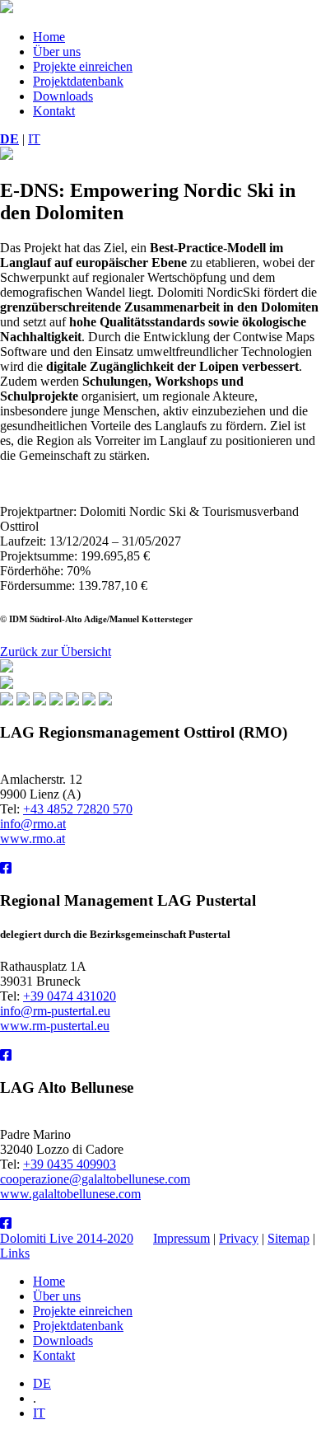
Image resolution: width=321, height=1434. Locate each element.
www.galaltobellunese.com (70, 1194)
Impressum (181, 1238)
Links (15, 1253)
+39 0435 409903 (69, 1164)
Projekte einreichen (83, 66)
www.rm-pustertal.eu (54, 1026)
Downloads (63, 96)
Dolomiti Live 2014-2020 (66, 1238)
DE (9, 139)
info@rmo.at (33, 824)
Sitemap (288, 1238)
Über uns (57, 52)
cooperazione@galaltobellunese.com (95, 1179)
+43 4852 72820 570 (78, 809)
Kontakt (54, 111)
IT (34, 139)
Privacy (238, 1238)
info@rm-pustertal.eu (55, 1011)
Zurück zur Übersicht (55, 651)
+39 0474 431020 (69, 996)
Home (49, 37)
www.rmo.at (32, 839)
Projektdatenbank (78, 81)
